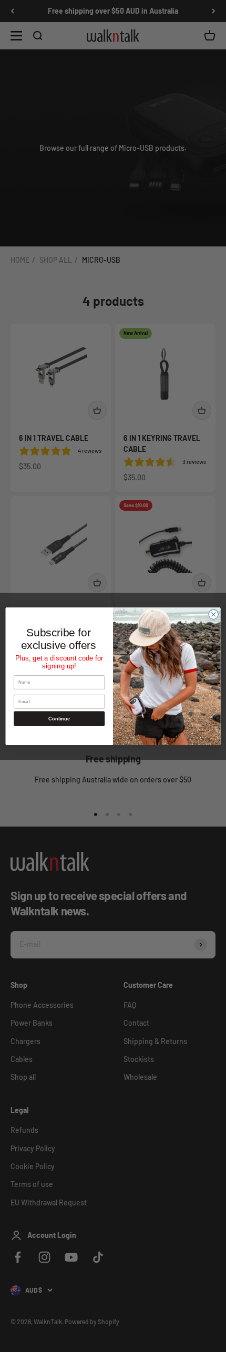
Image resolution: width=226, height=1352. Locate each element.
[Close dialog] (213, 614)
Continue (59, 718)
